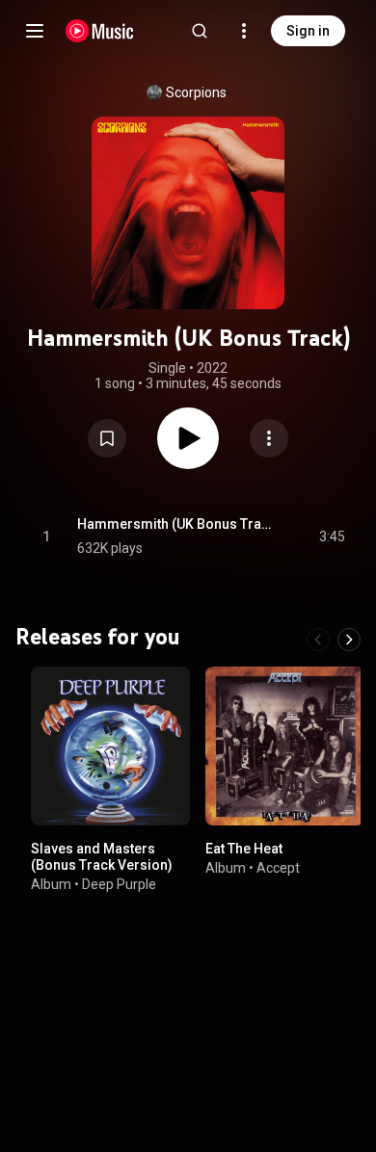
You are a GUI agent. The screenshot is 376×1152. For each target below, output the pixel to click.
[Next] (349, 639)
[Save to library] (107, 438)
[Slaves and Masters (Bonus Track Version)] (110, 746)
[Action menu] (269, 438)
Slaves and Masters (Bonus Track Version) (102, 857)
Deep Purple (119, 884)
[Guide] (34, 30)
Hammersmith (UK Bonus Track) (176, 524)
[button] (107, 438)
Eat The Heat (243, 848)
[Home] (100, 30)
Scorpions (196, 92)
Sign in (308, 31)
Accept (278, 868)
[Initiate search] (199, 30)
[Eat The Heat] (284, 746)
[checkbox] (331, 536)
